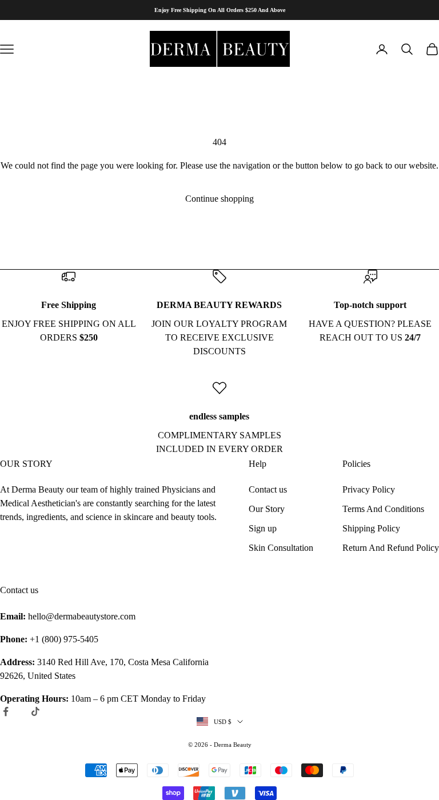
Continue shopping (219, 198)
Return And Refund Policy (390, 548)
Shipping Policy (371, 528)
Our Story (267, 509)
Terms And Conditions (383, 509)
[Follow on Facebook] (5, 711)
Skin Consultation (281, 548)
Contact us (268, 489)
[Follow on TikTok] (35, 711)
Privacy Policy (368, 489)
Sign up (263, 528)
